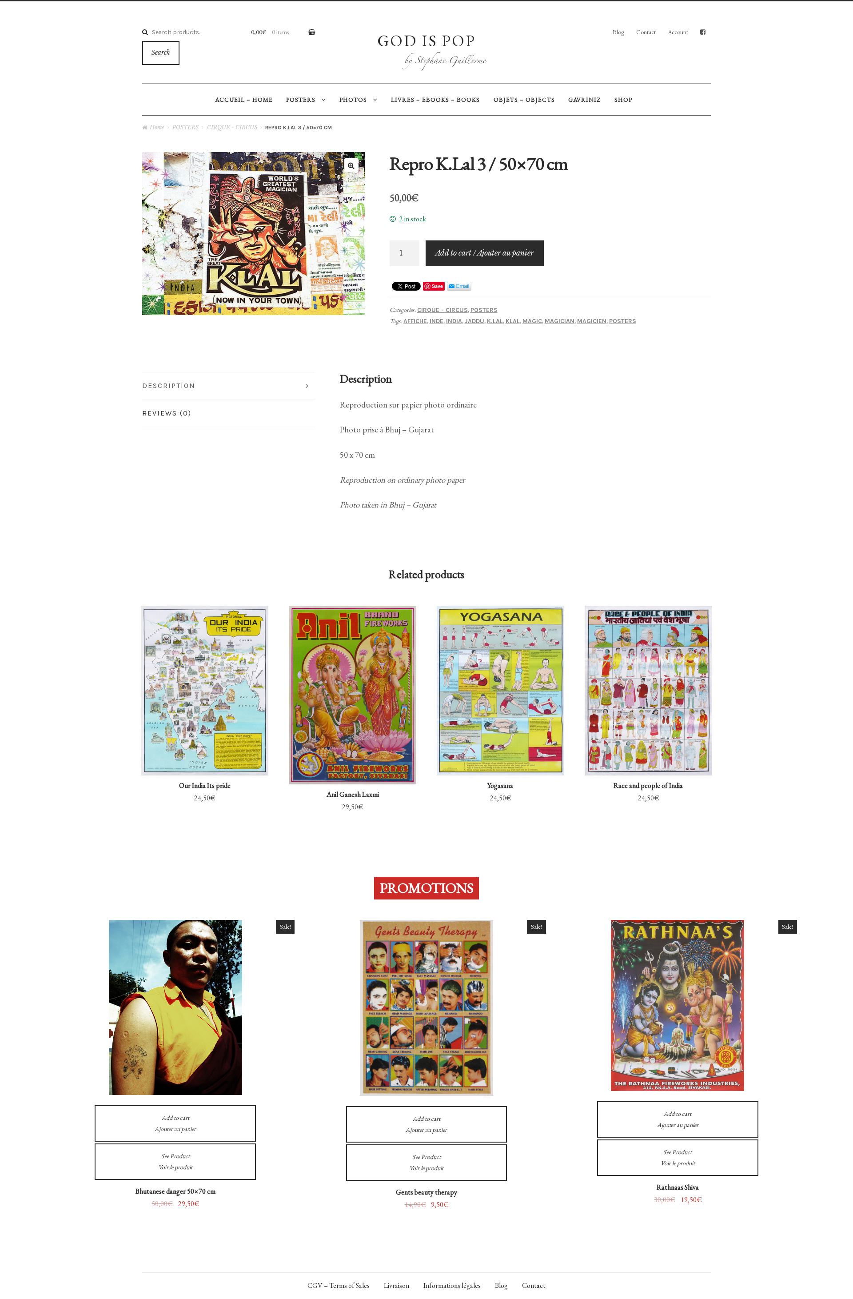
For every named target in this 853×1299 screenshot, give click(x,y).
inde (436, 321)
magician (559, 321)
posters (622, 321)
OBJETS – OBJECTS (524, 100)
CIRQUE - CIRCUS (232, 127)
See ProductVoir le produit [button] (204, 664)
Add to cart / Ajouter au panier (484, 252)
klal (513, 321)
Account (678, 32)
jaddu (474, 321)
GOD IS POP (426, 40)
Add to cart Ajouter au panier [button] (204, 733)
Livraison (396, 1285)
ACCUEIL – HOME (244, 100)
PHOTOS (353, 100)
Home (157, 127)
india (454, 321)
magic (532, 321)
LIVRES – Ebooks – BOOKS (435, 100)
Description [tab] (168, 385)
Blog (618, 32)
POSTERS (300, 100)
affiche (415, 321)
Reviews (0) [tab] (166, 413)
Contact (646, 32)
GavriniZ (584, 100)
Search (160, 52)
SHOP (623, 100)
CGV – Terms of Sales (338, 1285)
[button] (351, 165)
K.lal (495, 321)
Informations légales (452, 1285)
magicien (591, 321)
